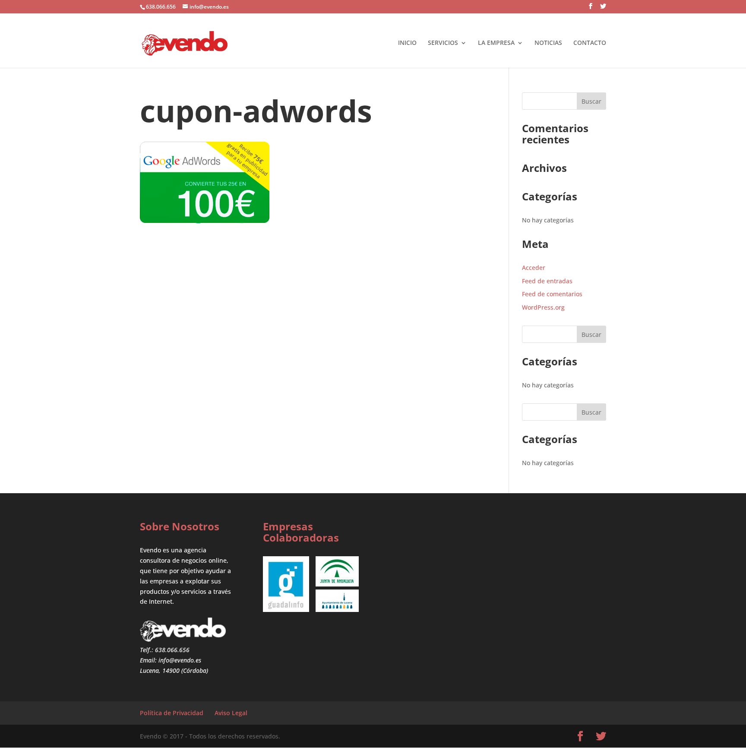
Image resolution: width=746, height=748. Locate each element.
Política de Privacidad (171, 713)
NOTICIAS (548, 42)
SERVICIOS (443, 42)
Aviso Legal (231, 713)
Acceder (533, 267)
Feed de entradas (547, 281)
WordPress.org (543, 307)
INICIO (407, 42)
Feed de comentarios (552, 294)
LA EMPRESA (496, 42)
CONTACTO (589, 42)
